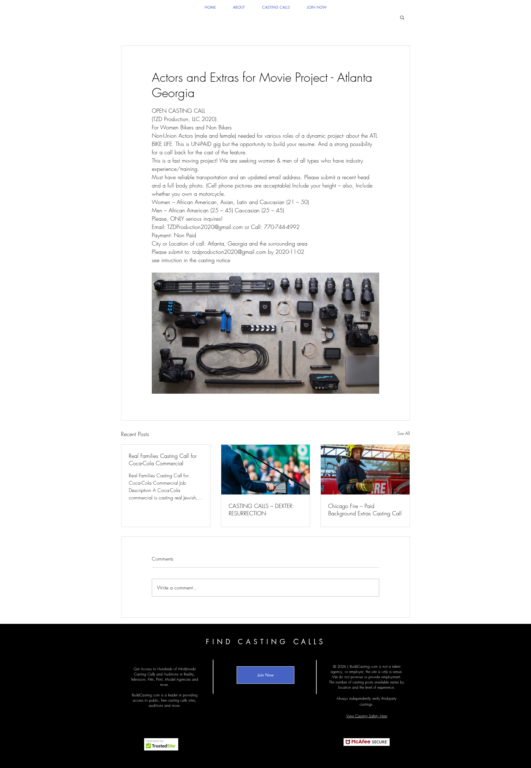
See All (403, 433)
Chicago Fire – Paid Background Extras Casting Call (365, 509)
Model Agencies (178, 679)
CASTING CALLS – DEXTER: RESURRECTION (261, 509)
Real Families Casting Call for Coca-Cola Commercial (163, 459)
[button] (402, 17)
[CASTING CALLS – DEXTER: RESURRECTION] (265, 469)
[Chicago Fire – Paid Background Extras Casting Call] (365, 469)
